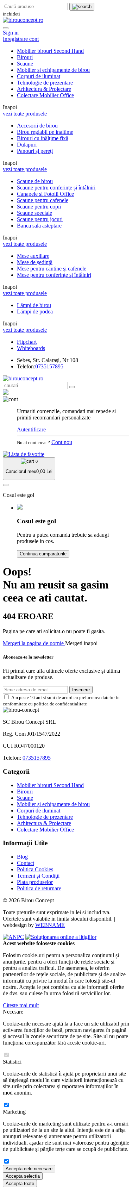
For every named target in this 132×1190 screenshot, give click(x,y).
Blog (22, 857)
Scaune (25, 64)
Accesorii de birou (37, 126)
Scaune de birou (35, 181)
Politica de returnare (39, 888)
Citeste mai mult (21, 1005)
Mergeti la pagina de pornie (34, 643)
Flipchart (27, 342)
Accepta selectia (23, 1176)
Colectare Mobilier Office (45, 95)
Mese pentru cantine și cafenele (51, 269)
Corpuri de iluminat (38, 76)
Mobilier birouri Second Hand (50, 51)
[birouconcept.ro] (23, 20)
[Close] (5, 28)
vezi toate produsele (25, 114)
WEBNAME (50, 925)
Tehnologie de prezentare (45, 83)
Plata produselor (35, 882)
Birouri (25, 57)
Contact (25, 863)
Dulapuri (27, 145)
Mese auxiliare (33, 256)
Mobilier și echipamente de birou (53, 70)
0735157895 (49, 366)
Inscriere (81, 689)
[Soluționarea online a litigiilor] (60, 937)
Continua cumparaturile (43, 553)
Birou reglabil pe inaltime (45, 132)
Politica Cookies (35, 869)
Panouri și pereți (35, 151)
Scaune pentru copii (39, 207)
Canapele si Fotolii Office (45, 194)
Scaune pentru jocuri (40, 219)
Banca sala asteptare (39, 226)
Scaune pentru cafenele (42, 200)
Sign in (11, 33)
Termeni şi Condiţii (38, 876)
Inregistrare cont (21, 39)
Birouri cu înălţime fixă (42, 138)
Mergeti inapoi (81, 643)
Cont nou (61, 442)
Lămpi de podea (35, 311)
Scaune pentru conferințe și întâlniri (56, 188)
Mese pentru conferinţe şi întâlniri (54, 275)
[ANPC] (13, 937)
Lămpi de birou (34, 305)
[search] (81, 7)
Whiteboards (31, 348)
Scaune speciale (34, 213)
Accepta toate (20, 1183)
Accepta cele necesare (29, 1168)
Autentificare (31, 429)
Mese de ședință (34, 262)
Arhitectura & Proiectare (44, 89)
